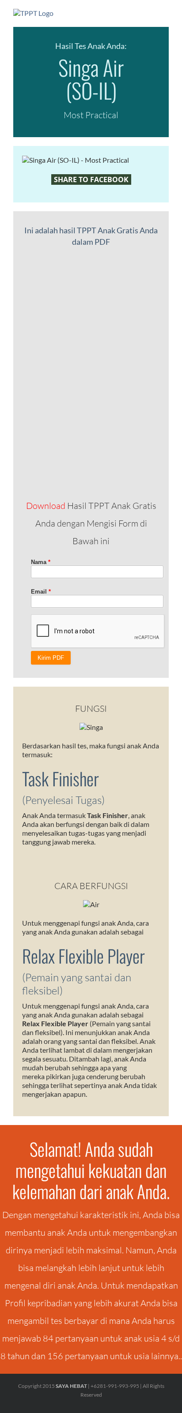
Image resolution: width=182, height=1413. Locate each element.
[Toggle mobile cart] (149, 13)
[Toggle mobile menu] (165, 13)
